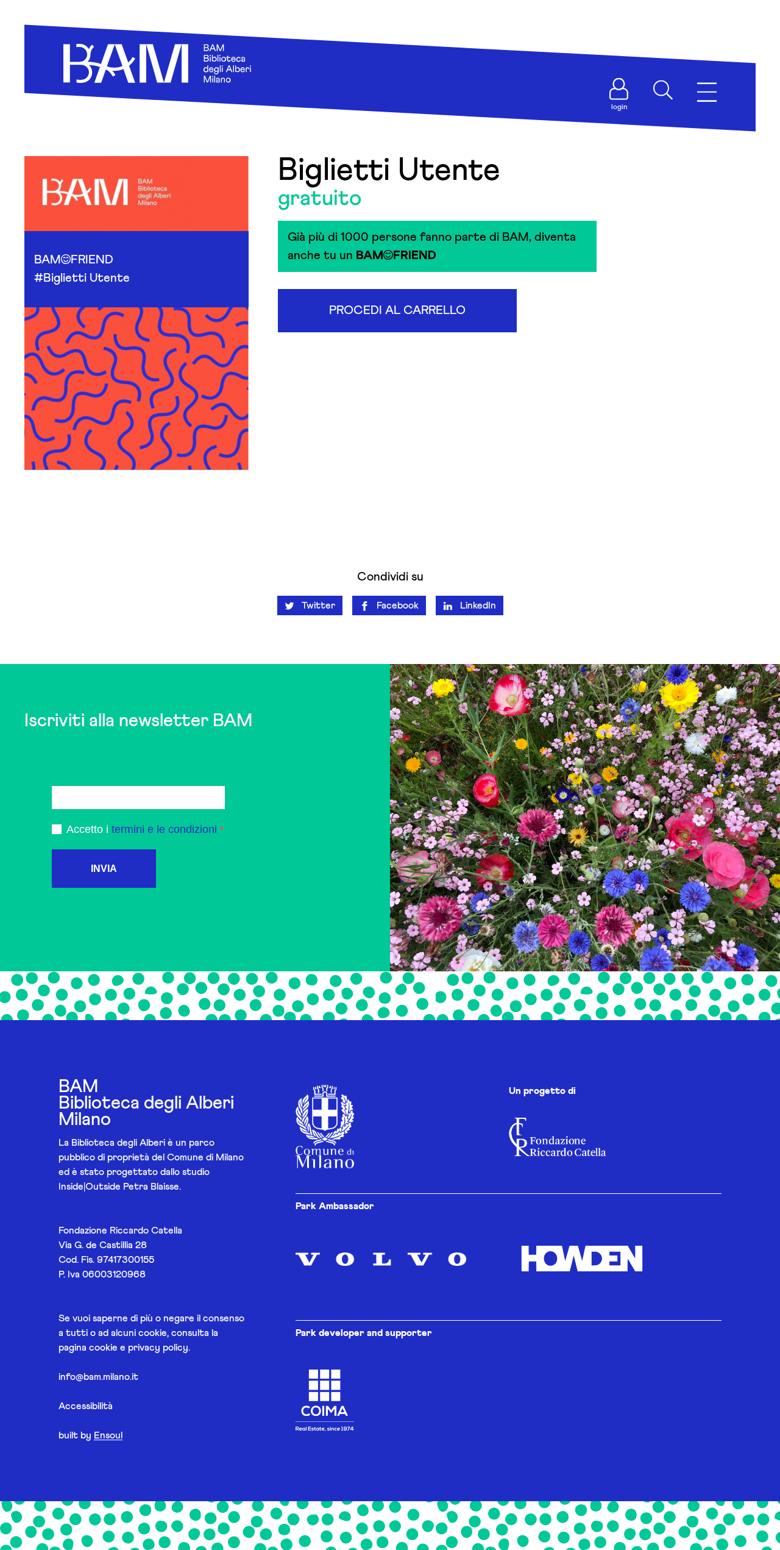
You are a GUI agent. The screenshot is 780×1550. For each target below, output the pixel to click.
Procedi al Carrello (397, 310)
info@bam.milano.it (98, 1377)
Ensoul (108, 1435)
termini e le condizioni (164, 829)
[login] (619, 89)
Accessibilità (85, 1406)
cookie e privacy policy (138, 1347)
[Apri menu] (707, 92)
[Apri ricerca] (663, 90)
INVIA (104, 868)
